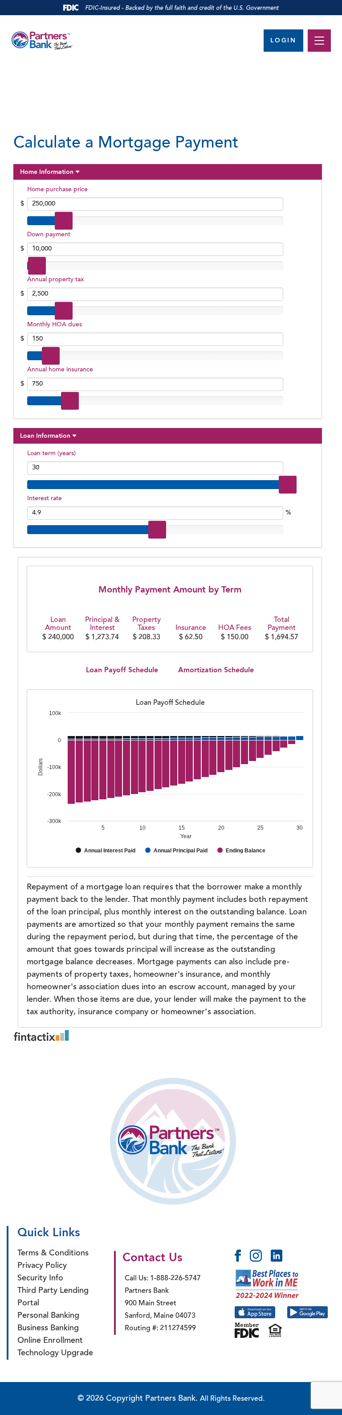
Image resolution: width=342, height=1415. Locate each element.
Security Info (40, 1279)
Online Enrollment (50, 1341)
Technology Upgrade (55, 1353)
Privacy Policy (42, 1266)
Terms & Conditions (53, 1254)
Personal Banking (48, 1316)
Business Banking (48, 1329)
